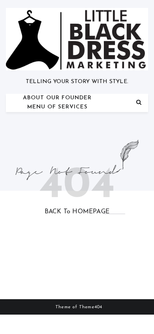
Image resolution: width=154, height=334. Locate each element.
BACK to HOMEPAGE (77, 212)
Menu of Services (57, 107)
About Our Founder (57, 98)
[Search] (138, 103)
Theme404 (90, 307)
